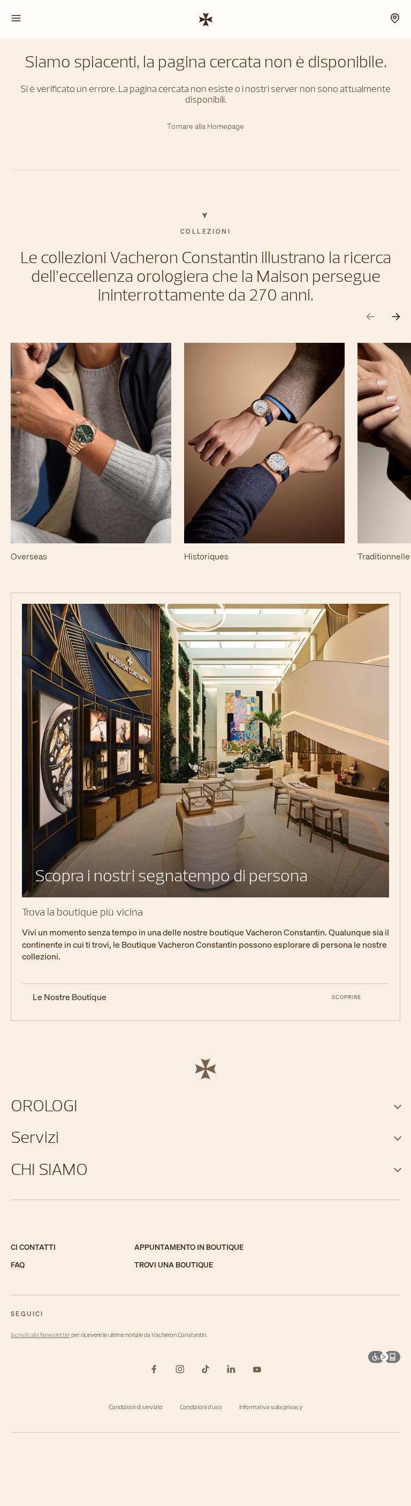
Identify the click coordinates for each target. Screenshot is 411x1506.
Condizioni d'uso (201, 1406)
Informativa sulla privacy (271, 1406)
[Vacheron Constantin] (205, 19)
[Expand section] (397, 1105)
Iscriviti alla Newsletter (40, 1335)
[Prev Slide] (370, 316)
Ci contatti (33, 1247)
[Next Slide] (396, 316)
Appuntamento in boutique (188, 1247)
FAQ (18, 1265)
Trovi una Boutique (173, 1265)
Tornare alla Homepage (205, 126)
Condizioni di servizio (136, 1406)
